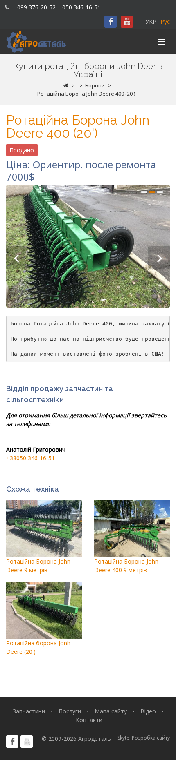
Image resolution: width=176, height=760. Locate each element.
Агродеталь (94, 738)
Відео (148, 711)
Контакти (89, 720)
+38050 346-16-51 (30, 458)
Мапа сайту (111, 711)
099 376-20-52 (36, 7)
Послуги (70, 711)
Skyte (123, 737)
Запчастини (29, 711)
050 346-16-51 (81, 7)
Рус (165, 21)
